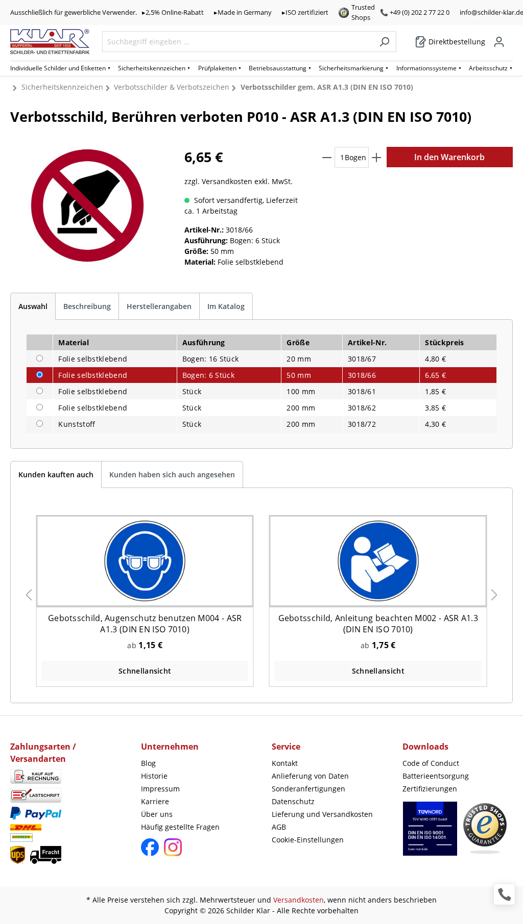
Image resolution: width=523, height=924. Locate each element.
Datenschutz (293, 801)
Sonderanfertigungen (308, 788)
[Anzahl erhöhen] (376, 157)
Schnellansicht (144, 671)
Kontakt (285, 763)
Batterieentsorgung (435, 776)
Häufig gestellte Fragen (180, 827)
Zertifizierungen (429, 788)
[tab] (33, 306)
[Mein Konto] (499, 42)
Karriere (155, 801)
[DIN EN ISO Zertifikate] (430, 834)
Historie (154, 776)
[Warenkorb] (510, 38)
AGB (279, 827)
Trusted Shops (363, 12)
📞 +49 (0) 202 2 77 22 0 (414, 12)
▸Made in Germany (243, 12)
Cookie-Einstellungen (308, 839)
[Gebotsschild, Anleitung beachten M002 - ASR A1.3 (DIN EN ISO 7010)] (378, 561)
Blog (148, 763)
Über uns (157, 814)
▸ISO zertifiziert (305, 12)
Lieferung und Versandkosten (322, 814)
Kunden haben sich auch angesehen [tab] (172, 474)
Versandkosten (298, 900)
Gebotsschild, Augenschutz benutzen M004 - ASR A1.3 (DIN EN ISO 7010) (145, 623)
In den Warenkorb (449, 157)
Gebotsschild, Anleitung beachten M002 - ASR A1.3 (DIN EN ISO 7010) (378, 623)
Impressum (160, 788)
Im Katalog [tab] (226, 306)
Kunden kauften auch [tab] (55, 474)
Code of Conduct (430, 763)
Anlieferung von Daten (310, 776)
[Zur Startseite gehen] (49, 41)
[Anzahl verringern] (327, 157)
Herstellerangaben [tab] (159, 306)
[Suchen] (384, 41)
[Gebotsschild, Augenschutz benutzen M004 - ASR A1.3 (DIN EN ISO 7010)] (145, 561)
